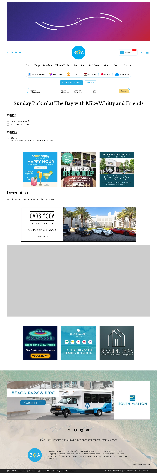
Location (33, 90)
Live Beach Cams (37, 74)
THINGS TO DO (69, 440)
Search (124, 91)
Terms (138, 471)
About (108, 471)
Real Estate (94, 65)
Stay (82, 65)
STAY (84, 440)
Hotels (90, 83)
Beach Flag (57, 74)
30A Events (91, 74)
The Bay (14, 138)
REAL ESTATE (94, 440)
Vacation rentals (71, 83)
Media (107, 65)
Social (117, 65)
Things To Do (62, 65)
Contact (128, 65)
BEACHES (57, 440)
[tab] (71, 82)
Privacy (146, 471)
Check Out (77, 90)
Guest (93, 90)
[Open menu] (147, 52)
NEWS (48, 440)
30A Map (106, 74)
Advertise (128, 471)
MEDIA (104, 440)
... (67, 92)
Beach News (124, 74)
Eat (75, 65)
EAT (79, 440)
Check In (64, 90)
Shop (37, 65)
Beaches (47, 65)
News (28, 65)
